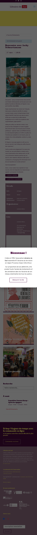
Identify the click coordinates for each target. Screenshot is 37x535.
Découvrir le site (18, 280)
